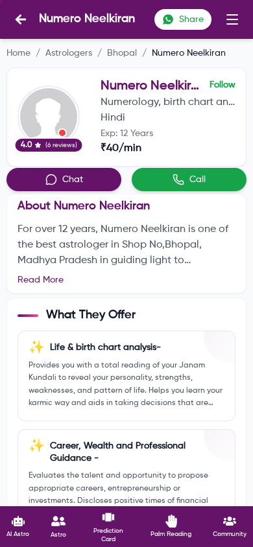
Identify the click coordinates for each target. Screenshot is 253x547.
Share (191, 19)
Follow (222, 84)
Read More (41, 280)
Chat (72, 179)
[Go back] (20, 19)
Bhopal (122, 53)
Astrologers (68, 53)
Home (18, 53)
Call (197, 179)
